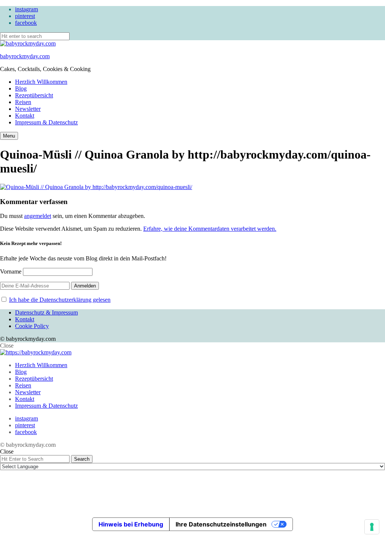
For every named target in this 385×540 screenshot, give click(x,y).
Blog (21, 88)
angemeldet (37, 216)
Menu (9, 136)
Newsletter (28, 109)
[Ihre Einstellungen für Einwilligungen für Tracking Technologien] (372, 527)
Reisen (23, 102)
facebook (26, 23)
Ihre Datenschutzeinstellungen (221, 524)
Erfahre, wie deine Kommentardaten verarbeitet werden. (209, 228)
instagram (26, 9)
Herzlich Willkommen (41, 82)
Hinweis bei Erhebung (131, 524)
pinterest (25, 16)
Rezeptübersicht (34, 95)
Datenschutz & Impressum (46, 312)
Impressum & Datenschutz (46, 122)
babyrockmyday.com (25, 56)
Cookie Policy (32, 326)
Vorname (10, 271)
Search (81, 459)
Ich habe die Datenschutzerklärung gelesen (60, 299)
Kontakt (24, 115)
